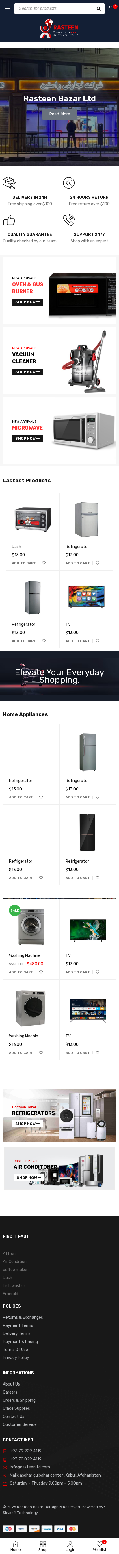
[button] (24, 563)
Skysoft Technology (20, 1513)
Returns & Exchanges (23, 1317)
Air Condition (15, 1261)
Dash (16, 546)
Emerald (10, 1293)
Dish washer (14, 1285)
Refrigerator (23, 624)
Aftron (9, 1253)
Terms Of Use (15, 1349)
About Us (11, 1384)
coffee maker (15, 1269)
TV (68, 624)
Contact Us (13, 1416)
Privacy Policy (16, 1357)
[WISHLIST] (44, 563)
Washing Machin (23, 1036)
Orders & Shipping (19, 1400)
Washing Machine (24, 955)
